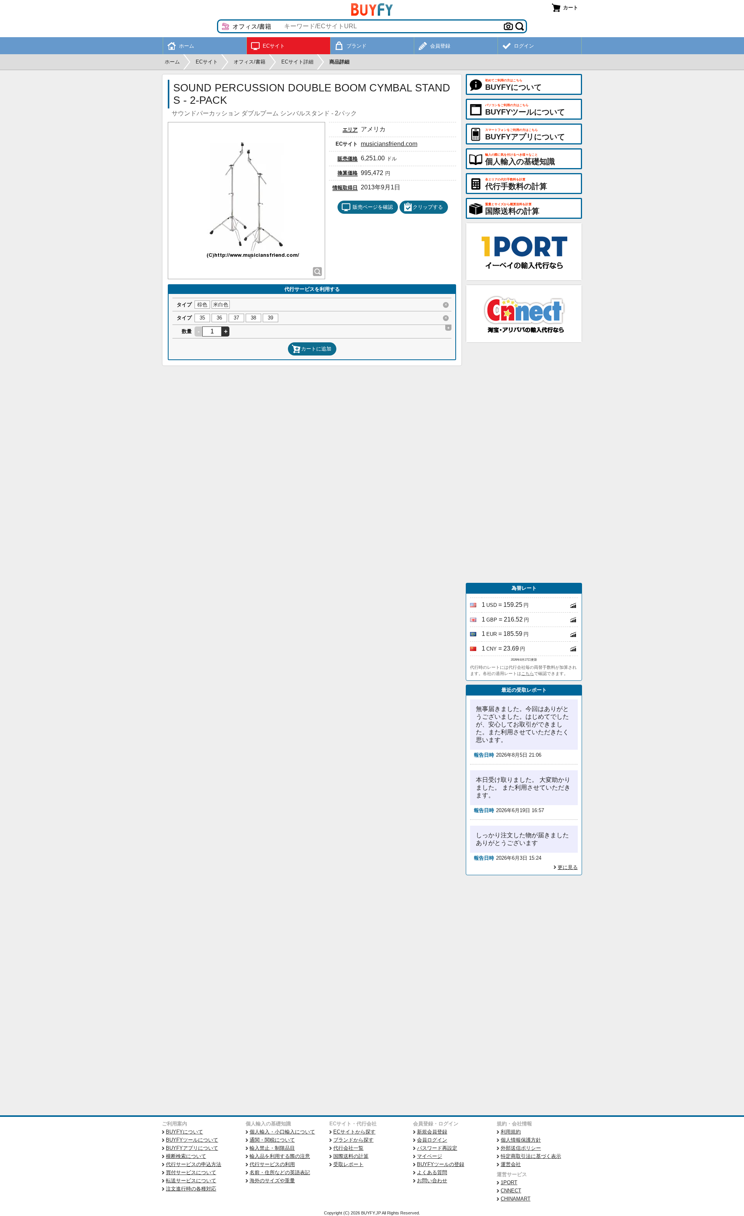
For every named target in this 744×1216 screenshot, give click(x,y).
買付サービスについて (191, 1172)
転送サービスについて (191, 1180)
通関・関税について (272, 1140)
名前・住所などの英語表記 (280, 1172)
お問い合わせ (432, 1180)
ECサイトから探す (354, 1132)
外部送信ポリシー (521, 1148)
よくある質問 (432, 1172)
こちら (527, 673)
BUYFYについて (184, 1132)
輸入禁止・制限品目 (272, 1148)
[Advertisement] (524, 463)
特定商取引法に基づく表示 (531, 1156)
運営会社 (511, 1164)
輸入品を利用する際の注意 (280, 1156)
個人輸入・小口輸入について (282, 1132)
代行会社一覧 (348, 1148)
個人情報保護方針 (521, 1140)
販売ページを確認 (373, 207)
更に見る (568, 867)
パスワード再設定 (437, 1148)
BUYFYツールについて (192, 1140)
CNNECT (511, 1191)
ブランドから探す (353, 1140)
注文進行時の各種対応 (191, 1189)
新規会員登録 (432, 1132)
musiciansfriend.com (389, 144)
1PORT (509, 1182)
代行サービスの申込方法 (193, 1164)
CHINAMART (515, 1199)
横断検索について (186, 1156)
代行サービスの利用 (272, 1164)
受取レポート (348, 1164)
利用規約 (511, 1132)
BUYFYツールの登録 (440, 1164)
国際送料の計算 (351, 1156)
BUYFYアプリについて (192, 1148)
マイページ (429, 1156)
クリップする (428, 207)
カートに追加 (316, 349)
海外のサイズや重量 (272, 1180)
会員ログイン (432, 1140)
